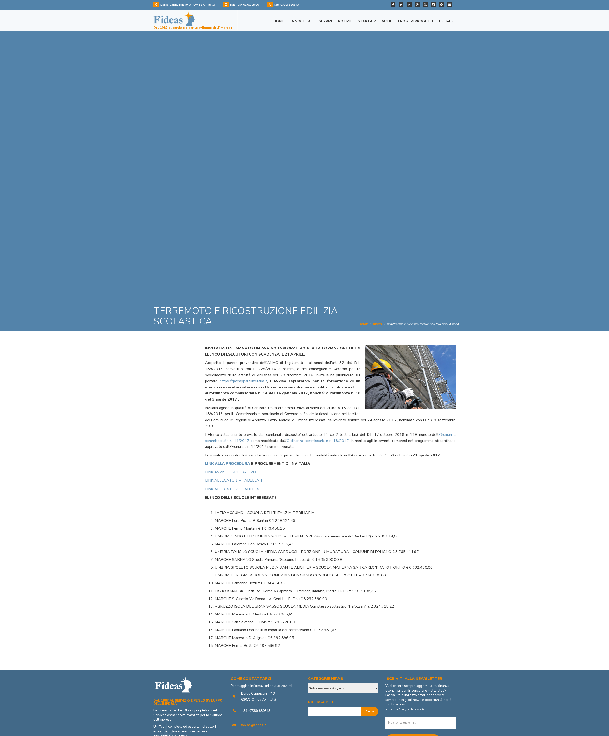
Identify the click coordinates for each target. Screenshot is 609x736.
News (377, 324)
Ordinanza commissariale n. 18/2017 (318, 440)
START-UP (367, 21)
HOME (278, 21)
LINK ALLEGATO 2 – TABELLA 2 (234, 489)
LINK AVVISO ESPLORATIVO (230, 472)
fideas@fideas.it (253, 725)
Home (363, 324)
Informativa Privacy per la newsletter (405, 709)
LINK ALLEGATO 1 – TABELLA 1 (234, 480)
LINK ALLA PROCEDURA (227, 463)
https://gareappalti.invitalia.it (243, 381)
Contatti (446, 21)
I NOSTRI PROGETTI (415, 21)
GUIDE (387, 21)
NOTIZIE (345, 21)
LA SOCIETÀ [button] (300, 21)
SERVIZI (325, 21)
